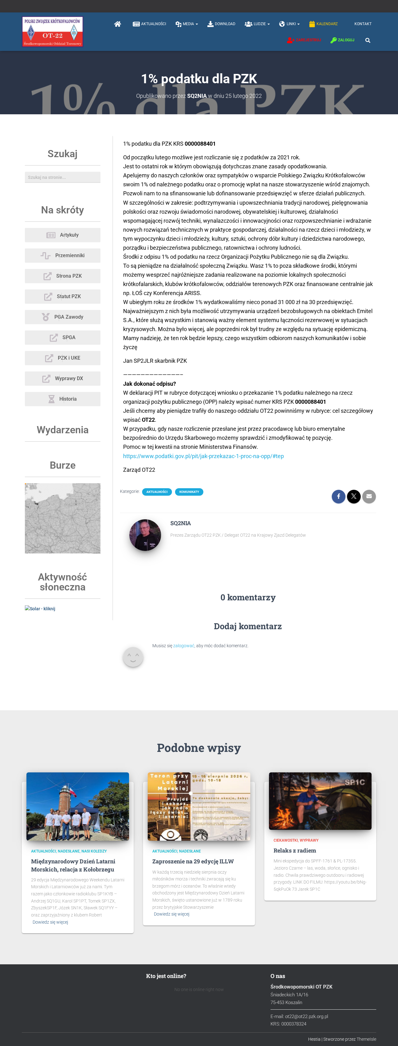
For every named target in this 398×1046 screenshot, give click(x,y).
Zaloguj (346, 40)
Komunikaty (189, 491)
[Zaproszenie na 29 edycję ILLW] (199, 806)
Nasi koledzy (94, 851)
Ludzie (260, 24)
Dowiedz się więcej (50, 922)
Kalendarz (327, 24)
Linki (292, 24)
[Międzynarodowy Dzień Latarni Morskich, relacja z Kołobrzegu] (77, 806)
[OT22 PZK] (52, 31)
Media (189, 24)
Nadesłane (69, 851)
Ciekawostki (286, 840)
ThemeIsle (366, 1039)
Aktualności (153, 24)
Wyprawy (309, 840)
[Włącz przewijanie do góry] (386, 1033)
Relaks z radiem (295, 850)
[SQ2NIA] (145, 534)
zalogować (183, 645)
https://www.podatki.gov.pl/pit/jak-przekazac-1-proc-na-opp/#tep (203, 456)
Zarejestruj (308, 40)
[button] (196, 24)
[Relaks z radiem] (320, 800)
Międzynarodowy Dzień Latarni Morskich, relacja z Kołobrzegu (73, 865)
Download (225, 24)
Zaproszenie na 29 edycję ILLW (193, 861)
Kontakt (363, 24)
